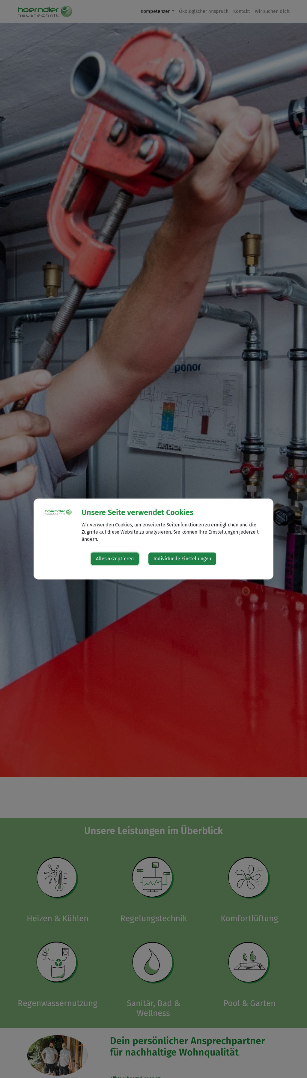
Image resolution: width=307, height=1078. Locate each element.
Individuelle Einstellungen (182, 558)
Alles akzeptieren (115, 558)
